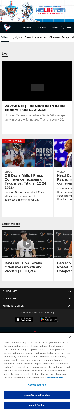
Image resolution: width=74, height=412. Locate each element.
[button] (37, 89)
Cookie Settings (37, 384)
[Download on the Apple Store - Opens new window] (24, 320)
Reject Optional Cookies (37, 394)
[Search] (62, 27)
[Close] (70, 337)
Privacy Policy (23, 377)
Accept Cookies (37, 405)
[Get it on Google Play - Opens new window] (49, 321)
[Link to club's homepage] (7, 26)
